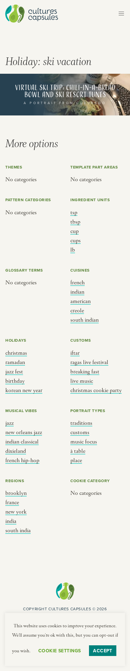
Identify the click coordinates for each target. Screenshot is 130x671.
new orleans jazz (23, 432)
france (12, 502)
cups (75, 240)
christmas (16, 353)
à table (77, 451)
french (77, 282)
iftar (75, 353)
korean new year (23, 390)
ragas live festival (89, 362)
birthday (15, 381)
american (80, 301)
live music (81, 381)
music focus (83, 441)
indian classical (22, 441)
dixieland (15, 451)
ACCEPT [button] (102, 650)
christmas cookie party (96, 390)
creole (77, 310)
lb (72, 250)
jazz (9, 423)
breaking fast (84, 371)
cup (74, 231)
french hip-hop (22, 460)
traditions (81, 423)
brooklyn (16, 493)
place (76, 460)
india (10, 521)
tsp (73, 212)
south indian (84, 320)
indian (77, 292)
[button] (121, 13)
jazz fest (14, 371)
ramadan (15, 362)
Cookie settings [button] (59, 650)
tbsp (75, 222)
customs (79, 432)
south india (18, 530)
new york (16, 512)
